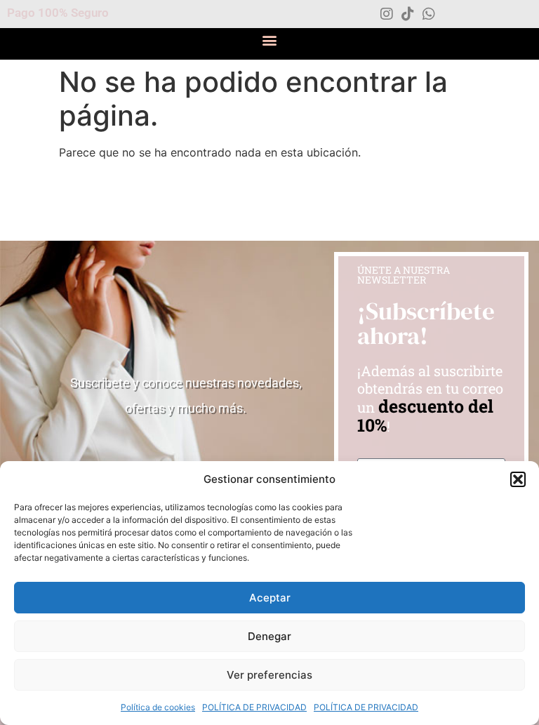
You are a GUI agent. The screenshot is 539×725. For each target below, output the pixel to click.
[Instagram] (387, 14)
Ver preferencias (269, 674)
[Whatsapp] (429, 14)
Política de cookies (158, 707)
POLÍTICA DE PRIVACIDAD (254, 707)
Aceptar (270, 597)
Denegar (269, 636)
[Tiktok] (408, 14)
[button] (518, 479)
